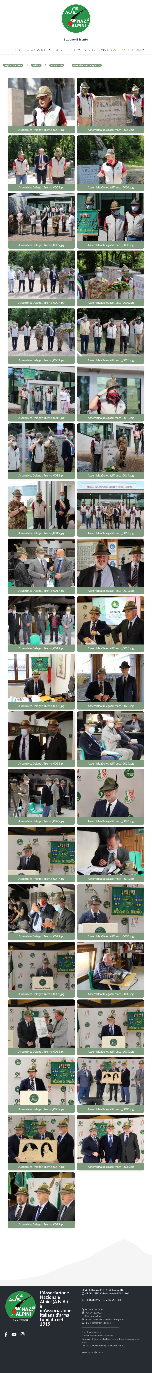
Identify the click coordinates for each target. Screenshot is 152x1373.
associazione (37, 49)
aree (74, 49)
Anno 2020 (56, 65)
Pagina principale (13, 65)
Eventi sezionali (95, 49)
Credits (99, 1352)
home (19, 49)
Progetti (60, 49)
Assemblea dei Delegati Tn (86, 65)
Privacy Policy (88, 1352)
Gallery (117, 49)
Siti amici (135, 49)
